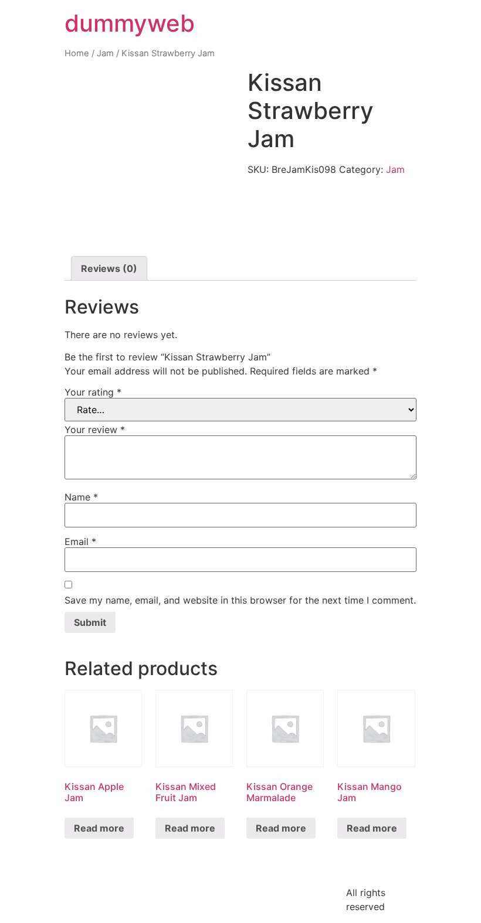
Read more (99, 828)
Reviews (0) (109, 268)
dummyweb (130, 23)
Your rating (93, 392)
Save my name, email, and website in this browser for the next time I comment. (240, 600)
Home (77, 53)
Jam (105, 53)
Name (81, 497)
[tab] (109, 268)
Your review (95, 429)
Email (80, 541)
